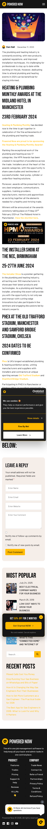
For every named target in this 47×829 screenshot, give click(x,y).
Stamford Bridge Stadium (15, 378)
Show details (33, 418)
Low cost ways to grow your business (29, 607)
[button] (43, 4)
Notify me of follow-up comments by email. (23, 537)
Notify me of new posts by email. (24, 545)
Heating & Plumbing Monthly (16, 124)
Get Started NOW (22, 625)
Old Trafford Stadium (29, 375)
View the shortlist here (26, 217)
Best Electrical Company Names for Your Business (29, 590)
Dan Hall (10, 47)
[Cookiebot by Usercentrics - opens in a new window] (33, 391)
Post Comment (15, 552)
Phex (4, 361)
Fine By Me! (23, 426)
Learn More (22, 435)
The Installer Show (11, 274)
